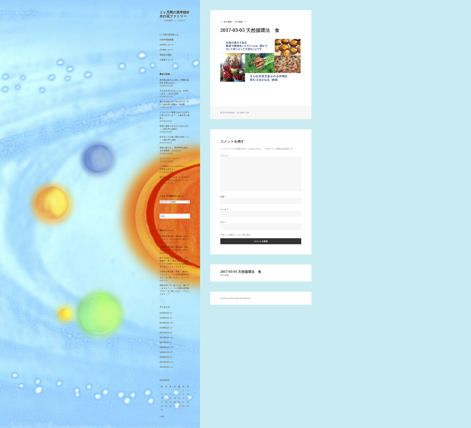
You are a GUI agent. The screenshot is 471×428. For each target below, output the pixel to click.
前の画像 (228, 21)
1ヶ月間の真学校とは (169, 34)
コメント (224, 155)
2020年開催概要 (167, 39)
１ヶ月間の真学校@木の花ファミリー (174, 14)
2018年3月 (164, 322)
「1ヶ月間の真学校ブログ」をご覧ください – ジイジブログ (174, 277)
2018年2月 (164, 327)
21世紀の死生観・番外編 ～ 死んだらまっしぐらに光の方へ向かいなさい (174, 239)
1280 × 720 (244, 112)
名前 (223, 196)
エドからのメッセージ (169, 158)
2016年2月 (164, 352)
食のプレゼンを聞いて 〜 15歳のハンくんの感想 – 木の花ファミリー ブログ (174, 263)
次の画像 (239, 21)
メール (224, 209)
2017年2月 (164, 337)
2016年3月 (164, 347)
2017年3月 (164, 332)
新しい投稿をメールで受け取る (236, 234)
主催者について (166, 59)
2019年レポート (167, 44)
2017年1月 (164, 342)
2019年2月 (164, 317)
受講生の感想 (165, 54)
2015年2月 (164, 367)
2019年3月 (164, 313)
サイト (223, 222)
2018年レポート (167, 49)
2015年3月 (164, 362)
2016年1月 (164, 357)
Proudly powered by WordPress (235, 298)
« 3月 (162, 416)
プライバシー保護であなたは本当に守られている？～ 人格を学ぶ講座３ (175, 115)
